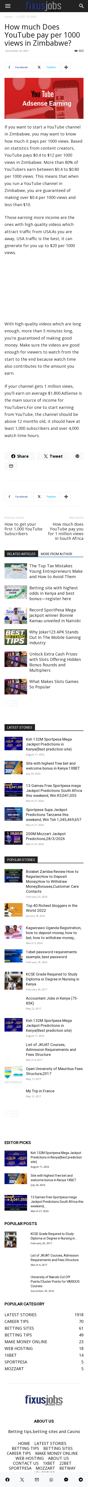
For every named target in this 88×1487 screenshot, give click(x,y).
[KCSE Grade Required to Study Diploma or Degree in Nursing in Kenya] (14, 981)
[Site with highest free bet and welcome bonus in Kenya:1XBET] (14, 767)
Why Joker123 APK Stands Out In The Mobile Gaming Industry (55, 637)
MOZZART (45, 1468)
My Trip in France (40, 1091)
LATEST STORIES (27, 17)
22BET (65, 1463)
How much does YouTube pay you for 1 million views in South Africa (65, 531)
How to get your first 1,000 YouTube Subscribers (23, 529)
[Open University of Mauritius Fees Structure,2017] (14, 1075)
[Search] (81, 6)
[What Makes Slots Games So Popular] (16, 686)
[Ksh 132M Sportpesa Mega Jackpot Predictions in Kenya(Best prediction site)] (14, 743)
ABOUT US (58, 1458)
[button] (7, 6)
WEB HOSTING (30, 1458)
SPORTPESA (20, 1468)
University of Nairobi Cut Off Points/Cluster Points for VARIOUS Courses (55, 1281)
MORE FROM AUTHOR (56, 554)
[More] (66, 67)
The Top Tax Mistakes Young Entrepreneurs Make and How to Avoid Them (56, 571)
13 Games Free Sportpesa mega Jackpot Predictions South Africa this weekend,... (57, 1201)
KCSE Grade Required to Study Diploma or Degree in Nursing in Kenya (52, 979)
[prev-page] (7, 703)
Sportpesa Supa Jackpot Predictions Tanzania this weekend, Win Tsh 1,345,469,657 (53, 814)
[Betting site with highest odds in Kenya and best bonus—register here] (16, 592)
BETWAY (67, 1468)
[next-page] (14, 703)
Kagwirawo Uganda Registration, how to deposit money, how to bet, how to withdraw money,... (53, 933)
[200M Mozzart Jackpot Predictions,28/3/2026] (14, 838)
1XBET (49, 1463)
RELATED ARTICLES (21, 554)
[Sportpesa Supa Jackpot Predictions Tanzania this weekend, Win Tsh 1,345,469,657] (14, 814)
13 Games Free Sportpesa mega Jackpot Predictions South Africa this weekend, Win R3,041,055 (54, 790)
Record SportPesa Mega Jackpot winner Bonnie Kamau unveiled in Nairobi (55, 615)
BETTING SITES (58, 1448)
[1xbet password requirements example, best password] (14, 955)
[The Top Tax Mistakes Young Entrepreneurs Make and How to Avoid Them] (16, 571)
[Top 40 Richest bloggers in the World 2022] (14, 910)
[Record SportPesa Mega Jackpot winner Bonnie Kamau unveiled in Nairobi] (16, 615)
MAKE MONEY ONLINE (56, 1453)
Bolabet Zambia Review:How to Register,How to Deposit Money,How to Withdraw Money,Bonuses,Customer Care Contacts (52, 881)
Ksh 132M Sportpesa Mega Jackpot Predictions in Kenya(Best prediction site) (49, 744)
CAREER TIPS (19, 1453)
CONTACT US (26, 1463)
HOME (24, 1443)
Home (8, 17)
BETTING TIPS (25, 1448)
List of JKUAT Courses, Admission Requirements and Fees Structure (51, 1049)
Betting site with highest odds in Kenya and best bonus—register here (53, 593)
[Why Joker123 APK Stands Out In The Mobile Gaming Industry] (16, 637)
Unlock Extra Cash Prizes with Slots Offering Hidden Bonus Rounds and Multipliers (55, 662)
